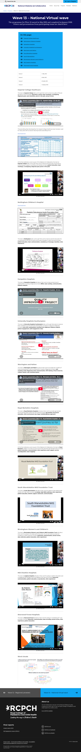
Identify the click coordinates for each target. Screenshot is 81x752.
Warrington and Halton (30, 50)
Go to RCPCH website (47, 710)
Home (51, 5)
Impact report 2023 (8, 728)
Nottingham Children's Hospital (32, 41)
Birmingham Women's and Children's (33, 59)
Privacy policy (6, 741)
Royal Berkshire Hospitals (30, 53)
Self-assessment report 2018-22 (11, 731)
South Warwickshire (29, 56)
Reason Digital (75, 741)
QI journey (56, 5)
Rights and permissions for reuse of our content (15, 743)
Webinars (74, 5)
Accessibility (32, 741)
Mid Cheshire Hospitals (30, 62)
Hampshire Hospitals (29, 44)
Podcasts (68, 5)
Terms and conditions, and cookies (19, 741)
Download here (22, 133)
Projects (63, 5)
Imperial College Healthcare (31, 38)
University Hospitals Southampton (33, 47)
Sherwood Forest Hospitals (31, 65)
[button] (10, 1)
